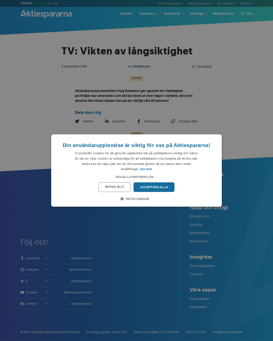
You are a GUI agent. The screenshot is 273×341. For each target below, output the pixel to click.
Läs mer (146, 169)
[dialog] (136, 170)
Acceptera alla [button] (154, 187)
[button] (136, 177)
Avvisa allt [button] (114, 186)
